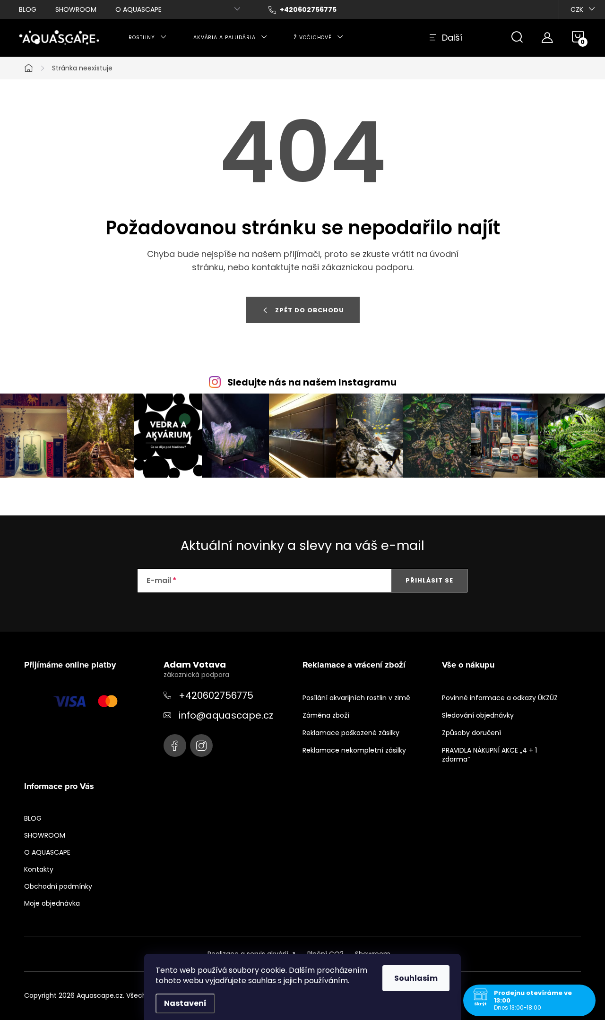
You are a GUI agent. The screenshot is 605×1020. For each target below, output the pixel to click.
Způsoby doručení (471, 732)
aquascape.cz (201, 745)
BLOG (27, 9)
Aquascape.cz (175, 745)
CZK (576, 9)
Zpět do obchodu (309, 310)
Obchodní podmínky (58, 886)
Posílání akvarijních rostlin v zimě (356, 698)
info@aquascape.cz (226, 715)
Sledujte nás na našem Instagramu (312, 382)
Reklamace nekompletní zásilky (354, 750)
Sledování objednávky (478, 715)
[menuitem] (147, 38)
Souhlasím (416, 978)
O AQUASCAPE (138, 9)
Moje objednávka (52, 903)
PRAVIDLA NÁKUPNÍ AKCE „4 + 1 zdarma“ (489, 755)
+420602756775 (216, 695)
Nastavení (185, 1003)
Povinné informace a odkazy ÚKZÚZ (500, 698)
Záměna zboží (325, 715)
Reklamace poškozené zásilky (350, 732)
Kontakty (38, 869)
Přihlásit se (429, 580)
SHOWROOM (75, 9)
